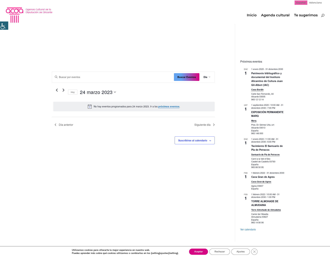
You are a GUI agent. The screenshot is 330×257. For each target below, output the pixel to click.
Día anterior (66, 125)
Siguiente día (202, 125)
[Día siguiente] (63, 90)
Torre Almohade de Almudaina (266, 209)
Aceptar (198, 251)
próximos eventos (168, 106)
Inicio (252, 15)
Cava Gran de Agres (263, 176)
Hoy (73, 92)
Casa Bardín (257, 89)
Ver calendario (248, 229)
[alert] (134, 106)
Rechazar (219, 251)
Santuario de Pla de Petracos (265, 154)
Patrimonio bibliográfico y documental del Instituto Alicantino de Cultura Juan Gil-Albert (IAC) (267, 79)
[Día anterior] (57, 90)
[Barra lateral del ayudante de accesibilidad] (4, 25)
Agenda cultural (275, 15)
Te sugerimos (306, 15)
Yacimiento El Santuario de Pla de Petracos (267, 148)
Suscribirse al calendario (192, 140)
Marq (253, 120)
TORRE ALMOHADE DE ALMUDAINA (264, 203)
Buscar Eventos (186, 77)
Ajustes (240, 251)
